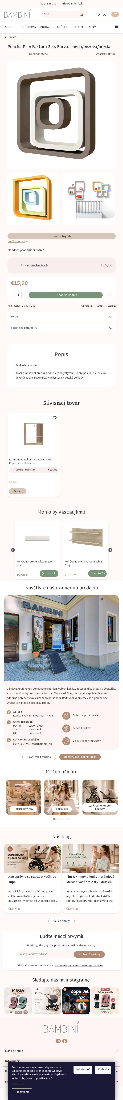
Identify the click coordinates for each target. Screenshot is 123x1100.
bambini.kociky (57, 1041)
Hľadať (80, 14)
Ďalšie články (60, 921)
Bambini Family (38, 266)
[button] (36, 572)
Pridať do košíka (64, 295)
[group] (36, 550)
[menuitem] (33, 27)
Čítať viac (13, 909)
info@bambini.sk (39, 744)
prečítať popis (15, 241)
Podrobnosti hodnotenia (26, 54)
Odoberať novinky (88, 954)
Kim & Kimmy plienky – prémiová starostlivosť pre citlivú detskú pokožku (89, 879)
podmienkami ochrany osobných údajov (77, 965)
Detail (16, 491)
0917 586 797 (20, 744)
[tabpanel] (22, 797)
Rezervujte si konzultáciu (78, 757)
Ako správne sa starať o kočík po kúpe (31, 879)
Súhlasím (102, 1069)
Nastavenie (20, 1092)
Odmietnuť (82, 1069)
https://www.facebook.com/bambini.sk (63, 1041)
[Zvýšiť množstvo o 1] (22, 295)
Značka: (104, 54)
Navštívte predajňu (38, 757)
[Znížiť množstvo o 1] (12, 295)
